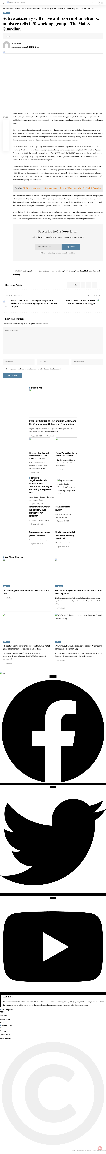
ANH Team (16, 43)
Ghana (58, 641)
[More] (28, 36)
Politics (6, 12)
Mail (86, 271)
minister (92, 271)
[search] (89, 2)
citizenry (47, 271)
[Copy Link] (20, 36)
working (16, 274)
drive (54, 271)
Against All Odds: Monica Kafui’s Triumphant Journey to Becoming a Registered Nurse (40, 486)
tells (99, 271)
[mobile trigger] (5, 3)
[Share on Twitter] (12, 36)
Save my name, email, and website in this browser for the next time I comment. (33, 369)
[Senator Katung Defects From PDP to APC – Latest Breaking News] (79, 572)
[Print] (24, 36)
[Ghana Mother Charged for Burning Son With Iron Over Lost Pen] (39, 443)
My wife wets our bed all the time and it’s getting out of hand (65, 535)
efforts (60, 271)
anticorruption (35, 271)
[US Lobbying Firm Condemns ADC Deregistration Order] (27, 572)
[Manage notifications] (100, 1148)
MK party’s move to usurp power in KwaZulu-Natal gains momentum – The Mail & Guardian (26, 647)
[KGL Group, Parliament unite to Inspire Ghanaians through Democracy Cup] (79, 628)
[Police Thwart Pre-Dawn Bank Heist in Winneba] (66, 443)
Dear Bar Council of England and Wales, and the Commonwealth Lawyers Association (53, 422)
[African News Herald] (16, 3)
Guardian (79, 271)
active (25, 271)
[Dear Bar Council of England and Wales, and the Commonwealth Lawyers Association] (53, 403)
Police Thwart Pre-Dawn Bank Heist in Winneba (66, 454)
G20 (66, 271)
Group (71, 271)
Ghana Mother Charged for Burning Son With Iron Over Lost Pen (39, 456)
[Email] (16, 36)
